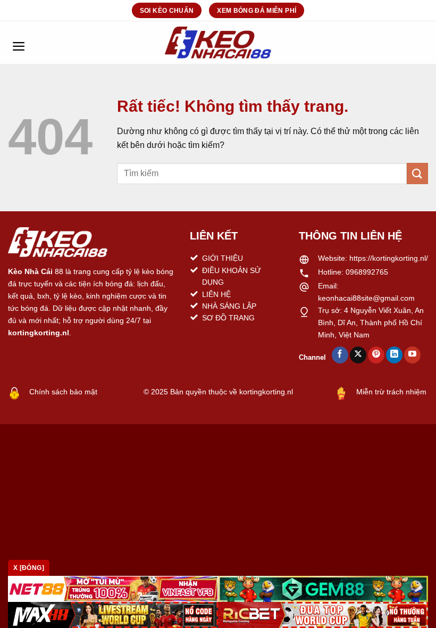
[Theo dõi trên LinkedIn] (394, 354)
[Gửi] (417, 173)
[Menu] (18, 42)
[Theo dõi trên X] (358, 354)
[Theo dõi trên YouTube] (412, 354)
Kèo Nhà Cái (30, 271)
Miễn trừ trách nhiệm (391, 391)
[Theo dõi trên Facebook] (340, 354)
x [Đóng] (28, 568)
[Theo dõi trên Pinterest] (376, 354)
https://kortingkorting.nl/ (388, 258)
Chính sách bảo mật (63, 391)
